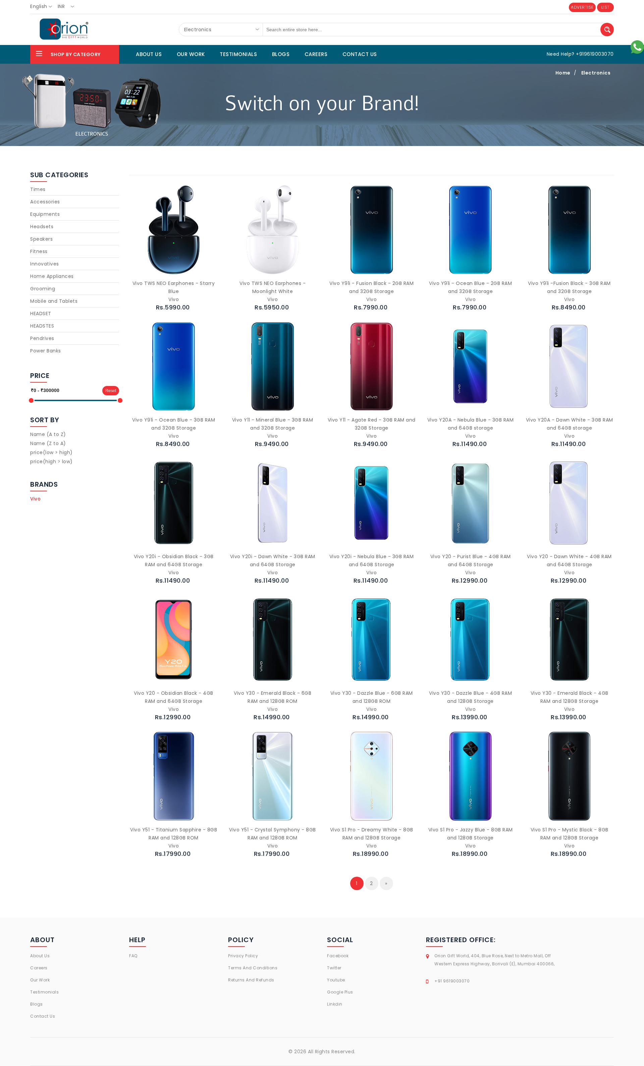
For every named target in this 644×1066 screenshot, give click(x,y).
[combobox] (43, 6)
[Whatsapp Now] (637, 46)
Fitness (39, 251)
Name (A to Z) (48, 434)
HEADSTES (42, 326)
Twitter (334, 968)
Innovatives (44, 263)
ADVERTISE (582, 7)
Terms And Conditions (252, 968)
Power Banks (45, 350)
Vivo (35, 498)
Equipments (45, 214)
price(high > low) (51, 461)
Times (38, 189)
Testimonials (44, 992)
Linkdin (334, 1004)
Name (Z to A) (48, 443)
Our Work (40, 980)
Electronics (596, 72)
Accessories (45, 201)
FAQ (133, 956)
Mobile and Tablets (53, 301)
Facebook (337, 956)
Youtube (336, 980)
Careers (39, 968)
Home (563, 72)
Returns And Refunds (251, 980)
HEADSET (40, 313)
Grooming (42, 288)
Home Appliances (52, 276)
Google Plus (340, 992)
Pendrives (42, 338)
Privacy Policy (243, 956)
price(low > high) (51, 452)
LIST (605, 7)
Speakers (41, 239)
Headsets (41, 226)
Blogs (36, 1004)
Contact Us (42, 1016)
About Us (40, 956)
